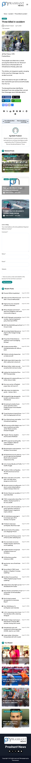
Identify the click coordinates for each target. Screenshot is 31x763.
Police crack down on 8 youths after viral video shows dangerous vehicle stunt (12, 479)
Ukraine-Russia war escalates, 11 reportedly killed (12, 493)
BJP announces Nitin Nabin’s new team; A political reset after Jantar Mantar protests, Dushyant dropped (13, 428)
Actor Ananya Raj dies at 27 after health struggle (13, 464)
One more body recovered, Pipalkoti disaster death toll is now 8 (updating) (12, 543)
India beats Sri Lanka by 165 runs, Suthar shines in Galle (13, 379)
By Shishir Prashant (9, 25)
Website (4, 269)
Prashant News (15, 747)
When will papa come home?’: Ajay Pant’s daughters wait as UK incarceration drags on (13, 311)
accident (4, 18)
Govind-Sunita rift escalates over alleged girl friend (11, 530)
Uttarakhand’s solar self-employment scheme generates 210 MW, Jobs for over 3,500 (12, 629)
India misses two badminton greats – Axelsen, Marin (11, 391)
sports (5, 669)
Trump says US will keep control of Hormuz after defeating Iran (12, 536)
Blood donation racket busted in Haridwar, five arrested (12, 449)
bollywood (6, 648)
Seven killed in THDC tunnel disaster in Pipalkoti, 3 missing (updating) (12, 571)
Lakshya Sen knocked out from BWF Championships (12, 373)
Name (4, 254)
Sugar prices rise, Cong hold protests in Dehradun (11, 304)
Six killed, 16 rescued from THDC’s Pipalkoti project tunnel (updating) (12, 578)
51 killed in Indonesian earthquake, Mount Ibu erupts (12, 524)
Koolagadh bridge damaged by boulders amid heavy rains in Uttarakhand (12, 398)
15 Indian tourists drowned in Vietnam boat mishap (13, 212)
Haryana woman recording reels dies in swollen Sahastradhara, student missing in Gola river (12, 487)
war (21, 711)
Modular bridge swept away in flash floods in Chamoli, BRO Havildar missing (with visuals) (12, 621)
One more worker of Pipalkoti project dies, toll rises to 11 (12, 385)
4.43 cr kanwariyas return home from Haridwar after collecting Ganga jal (12, 613)
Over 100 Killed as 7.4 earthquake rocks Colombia (11, 607)
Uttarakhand (13, 156)
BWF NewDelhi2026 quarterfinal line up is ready (13, 325)
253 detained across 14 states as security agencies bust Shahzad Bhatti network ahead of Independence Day (12, 457)
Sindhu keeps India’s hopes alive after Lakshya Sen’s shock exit (12, 361)
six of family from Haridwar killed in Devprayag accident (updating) (15, 166)
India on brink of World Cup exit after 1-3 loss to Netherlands (12, 298)
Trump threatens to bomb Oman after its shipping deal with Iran (12, 414)
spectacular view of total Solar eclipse (12, 564)
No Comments (6, 28)
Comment (5, 232)
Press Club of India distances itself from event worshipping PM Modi (12, 340)
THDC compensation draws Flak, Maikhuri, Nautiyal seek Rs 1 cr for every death (13, 500)
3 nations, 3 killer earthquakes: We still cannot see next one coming (12, 471)
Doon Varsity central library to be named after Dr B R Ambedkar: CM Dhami (13, 592)
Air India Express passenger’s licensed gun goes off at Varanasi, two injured (12, 517)
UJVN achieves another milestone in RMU (10, 558)
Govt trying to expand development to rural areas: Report (11, 600)
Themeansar (15, 760)
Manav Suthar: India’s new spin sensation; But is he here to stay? (13, 367)
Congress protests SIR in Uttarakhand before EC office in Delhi (12, 348)
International (7, 711)
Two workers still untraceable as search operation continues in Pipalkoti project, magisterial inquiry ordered (12, 509)
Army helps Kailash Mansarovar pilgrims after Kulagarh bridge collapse (12, 332)
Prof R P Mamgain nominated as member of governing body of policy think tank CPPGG (12, 319)
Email (4, 261)
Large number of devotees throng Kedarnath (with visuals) (12, 636)
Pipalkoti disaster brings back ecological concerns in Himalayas (12, 551)
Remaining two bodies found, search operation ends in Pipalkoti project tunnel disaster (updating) (12, 406)
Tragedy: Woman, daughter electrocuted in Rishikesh (11, 435)
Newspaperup (23, 758)
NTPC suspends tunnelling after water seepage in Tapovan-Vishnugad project (12, 442)
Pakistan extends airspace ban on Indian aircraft (12, 355)
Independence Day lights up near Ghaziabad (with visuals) (13, 585)
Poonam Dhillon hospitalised (11, 293)
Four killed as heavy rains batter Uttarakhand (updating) (12, 420)
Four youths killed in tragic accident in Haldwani (12, 189)
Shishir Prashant (16, 136)
